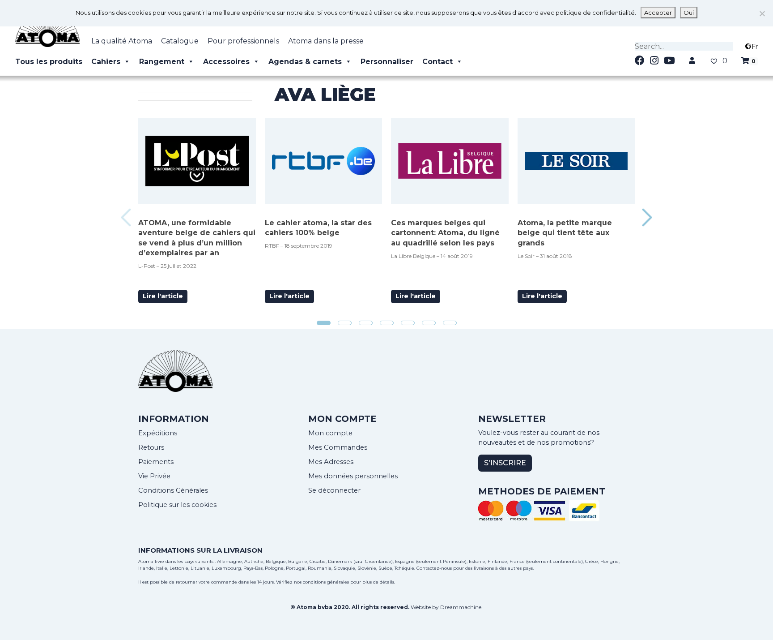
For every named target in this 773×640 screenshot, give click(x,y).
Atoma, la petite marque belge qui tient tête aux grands (565, 233)
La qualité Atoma (121, 41)
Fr (755, 47)
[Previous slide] (126, 217)
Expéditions (157, 433)
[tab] (323, 323)
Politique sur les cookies (177, 505)
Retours (151, 447)
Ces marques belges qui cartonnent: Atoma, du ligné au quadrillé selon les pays (445, 233)
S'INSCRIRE (505, 463)
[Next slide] (647, 217)
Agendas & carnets (305, 61)
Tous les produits (48, 61)
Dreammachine (460, 607)
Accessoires (226, 61)
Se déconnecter (334, 490)
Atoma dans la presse (326, 41)
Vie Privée (154, 476)
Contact (437, 61)
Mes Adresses (330, 462)
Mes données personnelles (353, 476)
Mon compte (330, 433)
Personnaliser (387, 61)
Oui (689, 12)
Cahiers (105, 61)
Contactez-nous (434, 568)
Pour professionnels (243, 41)
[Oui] (761, 13)
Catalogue (180, 41)
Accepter (658, 12)
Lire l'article (163, 296)
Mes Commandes (337, 447)
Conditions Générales (173, 490)
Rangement (161, 61)
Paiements (156, 462)
